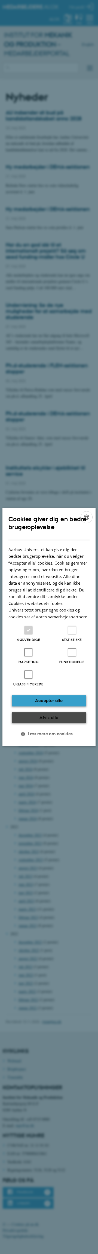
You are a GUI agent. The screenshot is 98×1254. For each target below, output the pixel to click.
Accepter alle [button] (49, 700)
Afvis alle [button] (48, 717)
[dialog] (49, 627)
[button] (49, 734)
